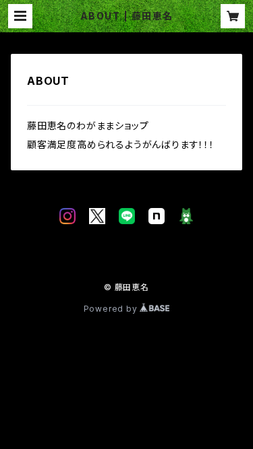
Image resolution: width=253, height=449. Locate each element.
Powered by (112, 309)
